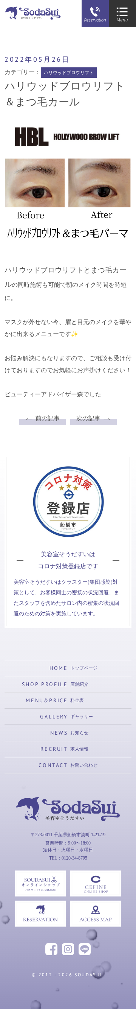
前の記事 (48, 418)
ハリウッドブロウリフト (69, 72)
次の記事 (88, 418)
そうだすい (68, 834)
